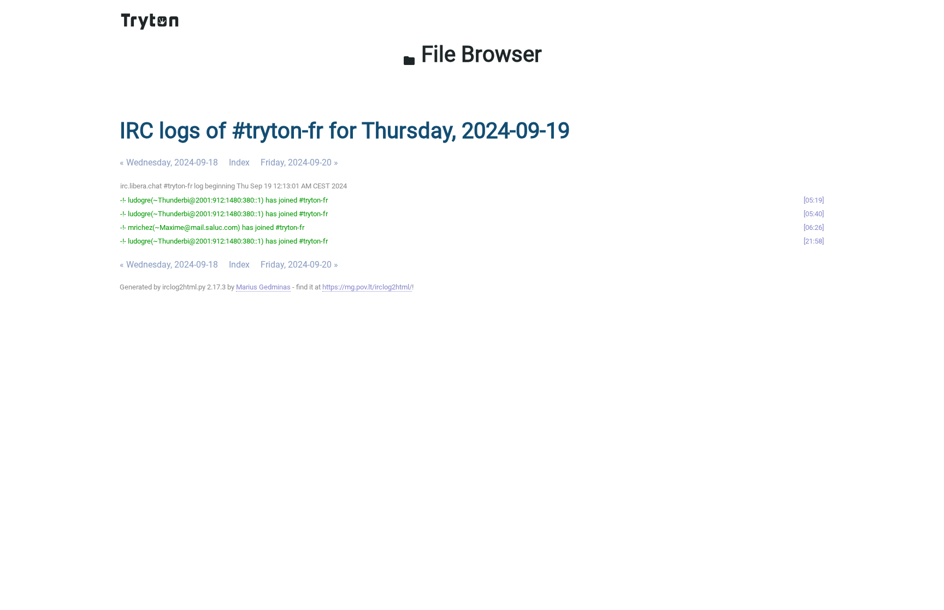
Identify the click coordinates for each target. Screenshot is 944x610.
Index (239, 162)
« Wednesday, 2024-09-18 (169, 162)
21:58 (813, 241)
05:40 (813, 214)
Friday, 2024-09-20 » (299, 162)
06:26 (813, 227)
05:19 (813, 200)
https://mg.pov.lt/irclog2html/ (367, 287)
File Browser (472, 54)
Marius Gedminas (263, 287)
